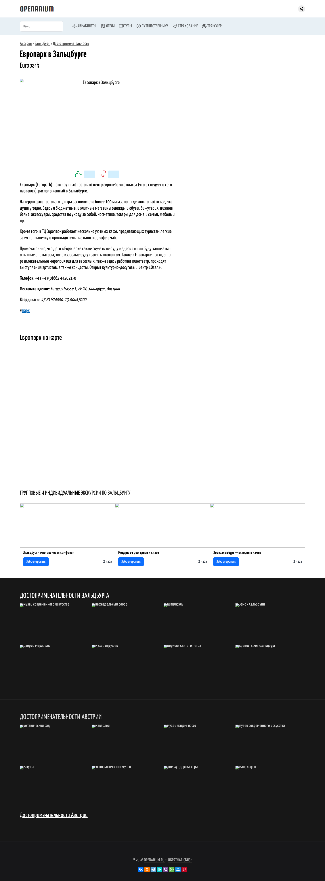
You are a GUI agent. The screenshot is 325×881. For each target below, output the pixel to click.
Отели (110, 26)
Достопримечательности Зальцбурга (64, 595)
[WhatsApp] (171, 869)
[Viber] (165, 869)
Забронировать (36, 561)
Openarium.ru (154, 860)
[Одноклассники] (147, 869)
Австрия (26, 44)
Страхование (187, 26)
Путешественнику (154, 26)
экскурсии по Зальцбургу (105, 493)
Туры (128, 26)
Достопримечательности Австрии (54, 815)
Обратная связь (180, 860)
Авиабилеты (86, 26)
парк (26, 310)
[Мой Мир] (178, 869)
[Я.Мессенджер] (159, 869)
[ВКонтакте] (140, 869)
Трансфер (214, 26)
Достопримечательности (71, 44)
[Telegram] (153, 869)
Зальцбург (42, 44)
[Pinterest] (184, 869)
